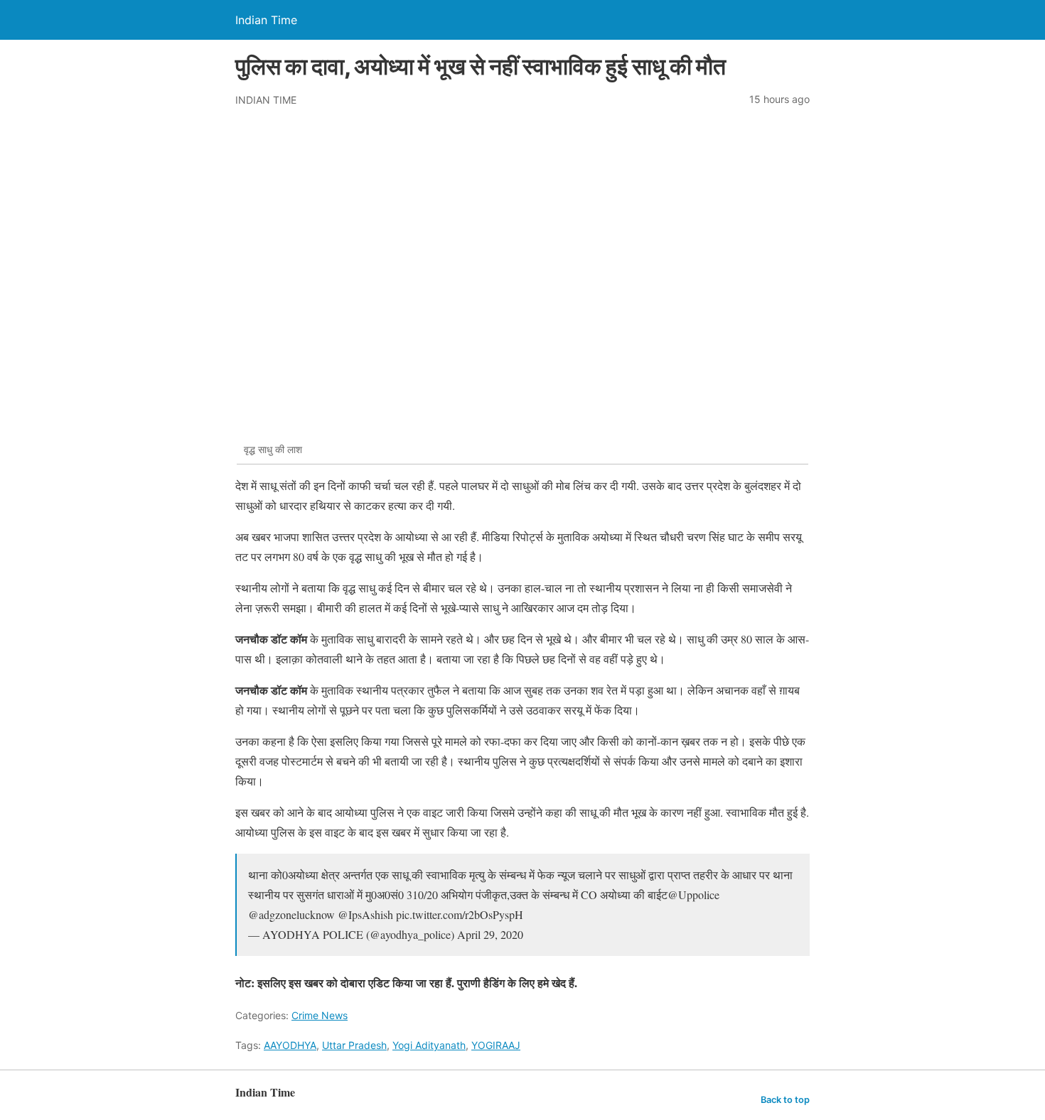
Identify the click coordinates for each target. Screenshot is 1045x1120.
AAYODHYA (290, 1045)
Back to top (785, 1099)
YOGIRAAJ (495, 1045)
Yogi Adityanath (429, 1045)
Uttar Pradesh (354, 1045)
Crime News (319, 1015)
